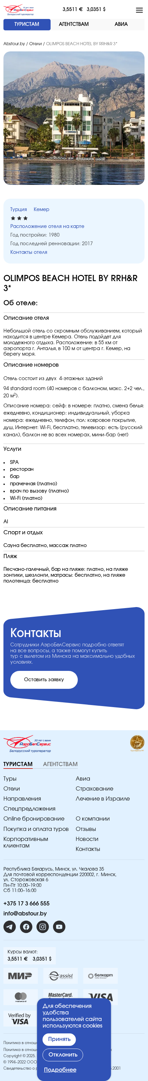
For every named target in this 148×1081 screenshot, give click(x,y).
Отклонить (63, 1055)
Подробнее (60, 1070)
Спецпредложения (29, 809)
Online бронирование (33, 819)
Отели (35, 44)
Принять (59, 1039)
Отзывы (86, 829)
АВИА (121, 24)
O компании (93, 819)
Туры (10, 779)
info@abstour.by (25, 913)
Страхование (94, 789)
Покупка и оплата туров (36, 829)
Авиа (83, 779)
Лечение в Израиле (103, 799)
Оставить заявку (44, 679)
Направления (22, 799)
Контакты (88, 849)
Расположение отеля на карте (47, 226)
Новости (87, 839)
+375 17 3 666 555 (26, 903)
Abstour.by (14, 44)
